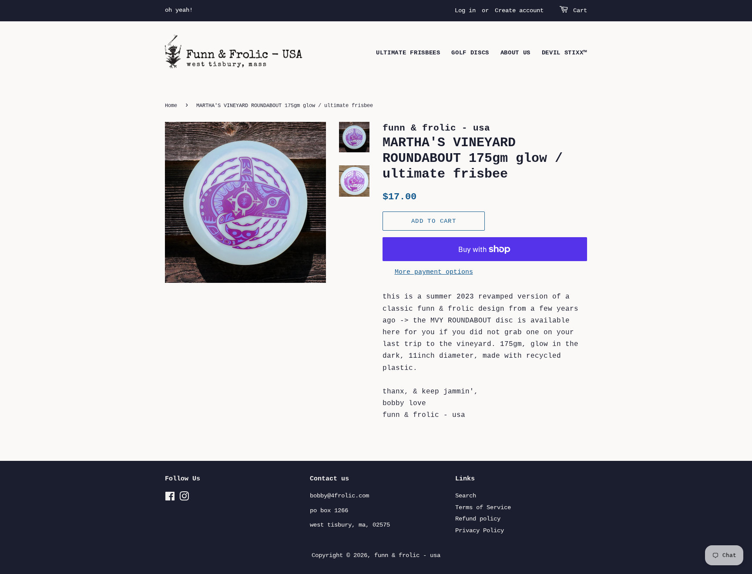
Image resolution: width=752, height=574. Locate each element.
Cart (580, 10)
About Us (515, 52)
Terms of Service (483, 507)
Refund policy (477, 519)
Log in (465, 10)
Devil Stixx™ (564, 52)
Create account (519, 10)
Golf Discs (470, 52)
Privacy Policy (479, 530)
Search (465, 496)
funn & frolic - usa (407, 555)
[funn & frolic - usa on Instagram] (184, 498)
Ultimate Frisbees (408, 52)
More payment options (434, 272)
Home (171, 106)
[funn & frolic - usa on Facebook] (170, 498)
